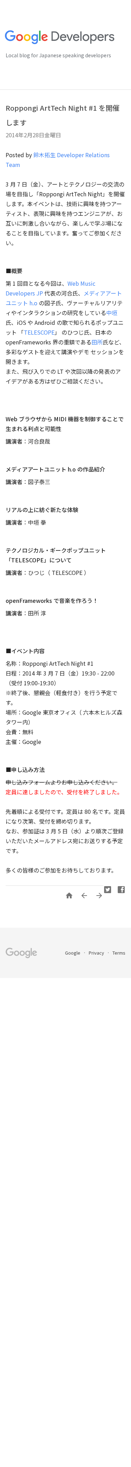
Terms (118, 952)
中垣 (111, 312)
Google (73, 952)
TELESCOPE (39, 332)
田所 (97, 342)
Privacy (97, 952)
